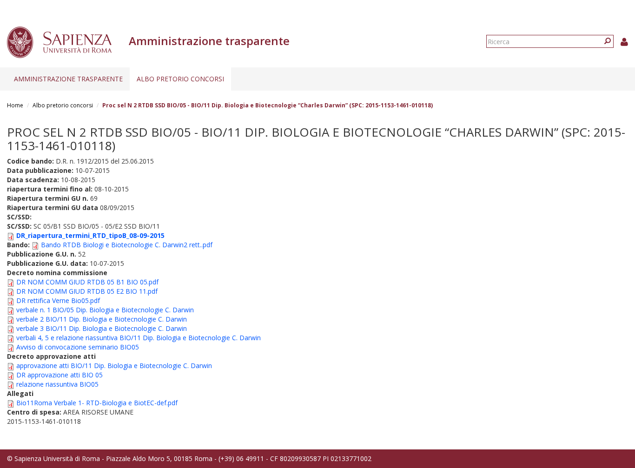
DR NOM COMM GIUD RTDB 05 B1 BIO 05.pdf (87, 281)
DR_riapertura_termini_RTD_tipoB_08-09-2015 (90, 235)
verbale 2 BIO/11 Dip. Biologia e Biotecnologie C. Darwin (101, 319)
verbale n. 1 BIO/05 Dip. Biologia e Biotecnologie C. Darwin (105, 309)
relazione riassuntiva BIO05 (57, 384)
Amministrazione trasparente (68, 78)
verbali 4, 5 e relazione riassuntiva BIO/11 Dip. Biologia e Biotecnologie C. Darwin (138, 337)
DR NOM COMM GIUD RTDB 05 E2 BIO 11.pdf (87, 291)
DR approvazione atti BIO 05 (59, 374)
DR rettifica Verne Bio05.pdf (58, 300)
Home (15, 105)
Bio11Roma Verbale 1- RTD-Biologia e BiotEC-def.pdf (97, 402)
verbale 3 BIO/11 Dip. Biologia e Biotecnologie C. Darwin (101, 328)
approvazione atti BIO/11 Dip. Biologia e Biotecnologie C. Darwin (114, 365)
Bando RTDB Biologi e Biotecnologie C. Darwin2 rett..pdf (126, 244)
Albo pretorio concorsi (180, 78)
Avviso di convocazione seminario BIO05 (77, 347)
